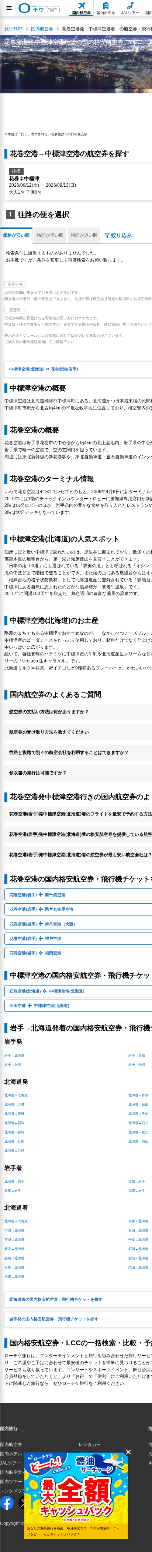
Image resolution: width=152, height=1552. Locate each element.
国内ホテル (11, 1453)
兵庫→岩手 (12, 1191)
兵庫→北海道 (14, 1267)
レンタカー (90, 1444)
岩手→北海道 (14, 1055)
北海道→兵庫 (14, 1141)
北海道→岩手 (14, 1181)
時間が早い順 (50, 235)
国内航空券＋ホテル (20, 1472)
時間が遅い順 (84, 235)
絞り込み (121, 235)
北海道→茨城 (14, 1114)
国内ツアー (11, 1481)
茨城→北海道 (14, 1240)
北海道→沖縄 (14, 1151)
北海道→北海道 (16, 1095)
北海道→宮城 (14, 1104)
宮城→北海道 (14, 1230)
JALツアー (10, 1463)
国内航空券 (11, 1444)
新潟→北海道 (14, 1249)
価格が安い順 (16, 235)
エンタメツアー (15, 1490)
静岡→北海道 (14, 1258)
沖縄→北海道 (14, 1277)
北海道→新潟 (14, 1123)
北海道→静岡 (14, 1132)
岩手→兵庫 (12, 1064)
